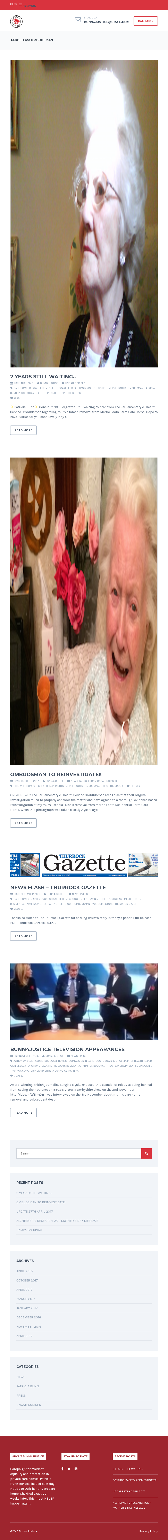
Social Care (34, 393)
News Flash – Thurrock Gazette (58, 887)
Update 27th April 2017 (34, 1211)
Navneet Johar (42, 903)
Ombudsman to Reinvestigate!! (56, 774)
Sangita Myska (124, 1065)
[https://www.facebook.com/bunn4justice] (62, 1469)
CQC (75, 898)
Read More (23, 430)
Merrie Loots (117, 388)
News (74, 781)
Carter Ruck (39, 898)
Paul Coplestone (102, 903)
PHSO (21, 393)
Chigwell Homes (40, 388)
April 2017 (24, 1290)
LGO (44, 1065)
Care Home (20, 388)
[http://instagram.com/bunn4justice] (76, 1469)
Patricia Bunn (87, 781)
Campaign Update (30, 1230)
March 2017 (25, 1299)
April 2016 (24, 1336)
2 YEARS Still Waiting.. (43, 377)
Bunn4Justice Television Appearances (67, 1049)
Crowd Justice (113, 1060)
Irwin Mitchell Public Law (106, 898)
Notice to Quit (63, 903)
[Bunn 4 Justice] (16, 21)
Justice (102, 388)
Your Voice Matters (66, 1070)
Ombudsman (135, 388)
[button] (29, 5)
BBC (47, 1060)
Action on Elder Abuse (28, 1060)
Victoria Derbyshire (38, 1070)
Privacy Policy (148, 1531)
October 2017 (27, 1280)
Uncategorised (75, 383)
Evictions (34, 1065)
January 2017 (27, 1308)
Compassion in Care (81, 1060)
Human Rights (86, 388)
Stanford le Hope (55, 393)
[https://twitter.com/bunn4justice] (68, 1469)
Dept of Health (133, 1060)
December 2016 (28, 1317)
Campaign (145, 21)
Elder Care (59, 388)
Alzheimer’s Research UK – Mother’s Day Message (57, 1221)
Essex (72, 388)
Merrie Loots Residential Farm (68, 1065)
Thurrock (74, 393)
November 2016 (28, 1326)
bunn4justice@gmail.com (106, 22)
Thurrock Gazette (127, 903)
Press (84, 894)
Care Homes (21, 898)
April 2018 (24, 1271)
